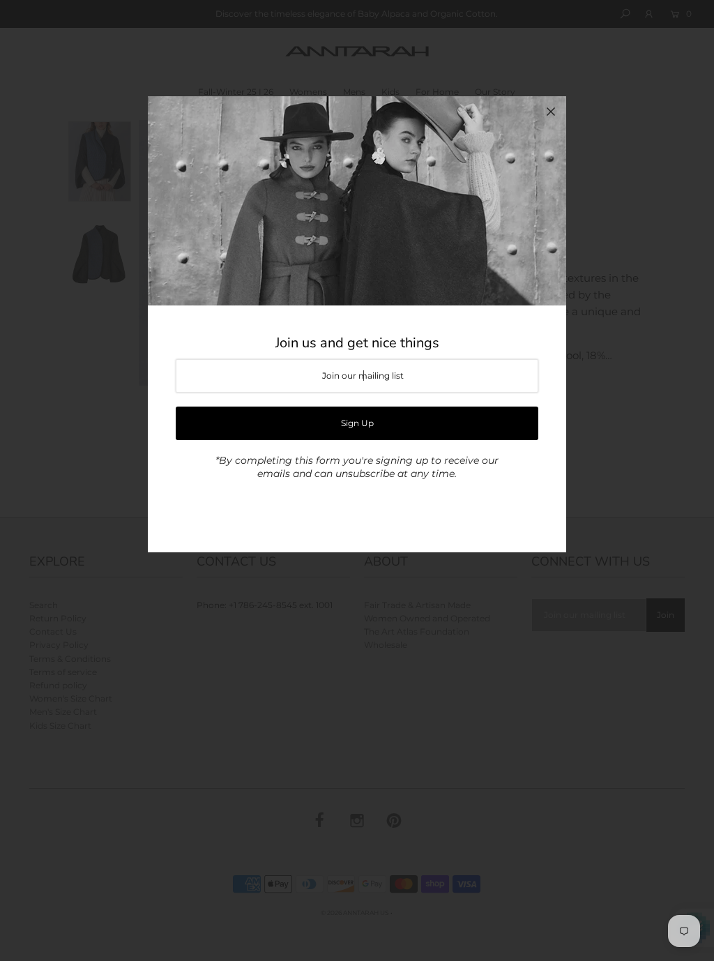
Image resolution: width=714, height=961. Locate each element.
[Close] (551, 111)
